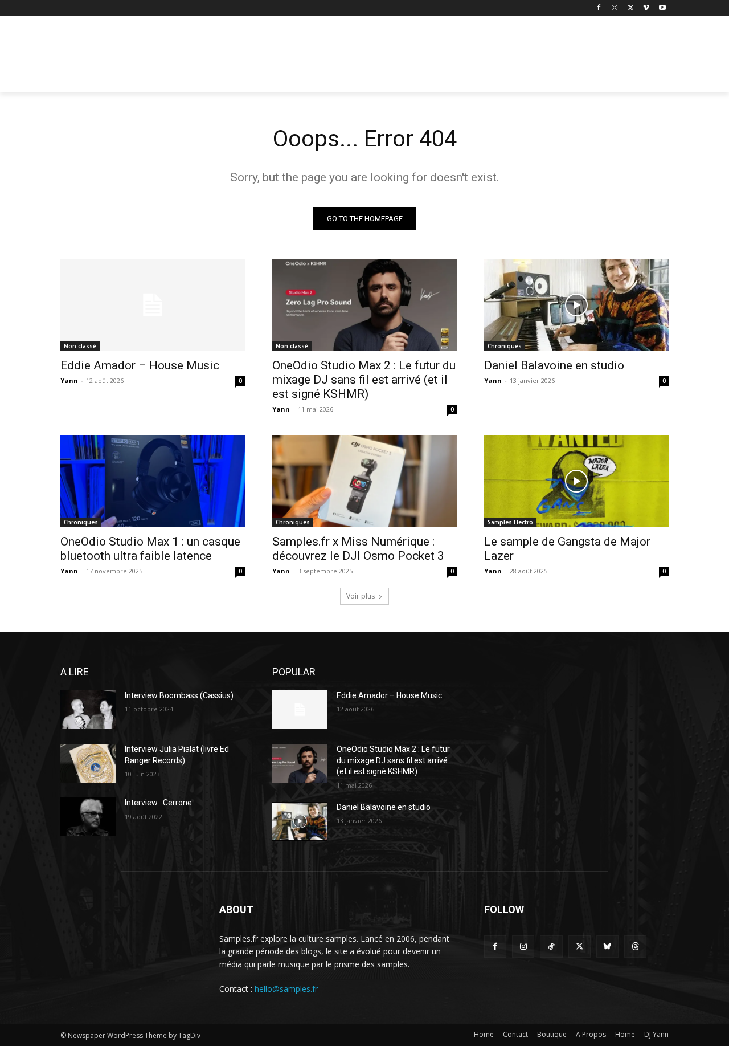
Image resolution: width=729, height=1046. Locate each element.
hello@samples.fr (286, 988)
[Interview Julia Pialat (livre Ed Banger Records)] (88, 763)
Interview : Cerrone (158, 802)
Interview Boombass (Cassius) (179, 695)
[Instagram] (614, 8)
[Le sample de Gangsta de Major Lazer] (576, 481)
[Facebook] (598, 8)
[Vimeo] (646, 8)
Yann (69, 380)
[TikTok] (551, 946)
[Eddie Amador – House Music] (152, 305)
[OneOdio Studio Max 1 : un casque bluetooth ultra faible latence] (152, 481)
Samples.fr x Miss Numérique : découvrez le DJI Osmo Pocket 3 (358, 549)
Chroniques (505, 346)
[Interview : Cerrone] (88, 816)
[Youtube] (662, 8)
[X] (630, 8)
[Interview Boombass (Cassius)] (88, 709)
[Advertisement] (450, 57)
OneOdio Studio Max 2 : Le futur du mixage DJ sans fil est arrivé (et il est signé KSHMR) (364, 380)
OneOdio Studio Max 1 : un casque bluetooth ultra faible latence (150, 549)
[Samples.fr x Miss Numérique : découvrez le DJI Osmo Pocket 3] (364, 481)
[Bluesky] (607, 946)
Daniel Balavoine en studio (554, 365)
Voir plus (360, 596)
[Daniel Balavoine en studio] (576, 305)
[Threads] (635, 946)
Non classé (80, 346)
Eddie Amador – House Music (139, 365)
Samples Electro (510, 522)
